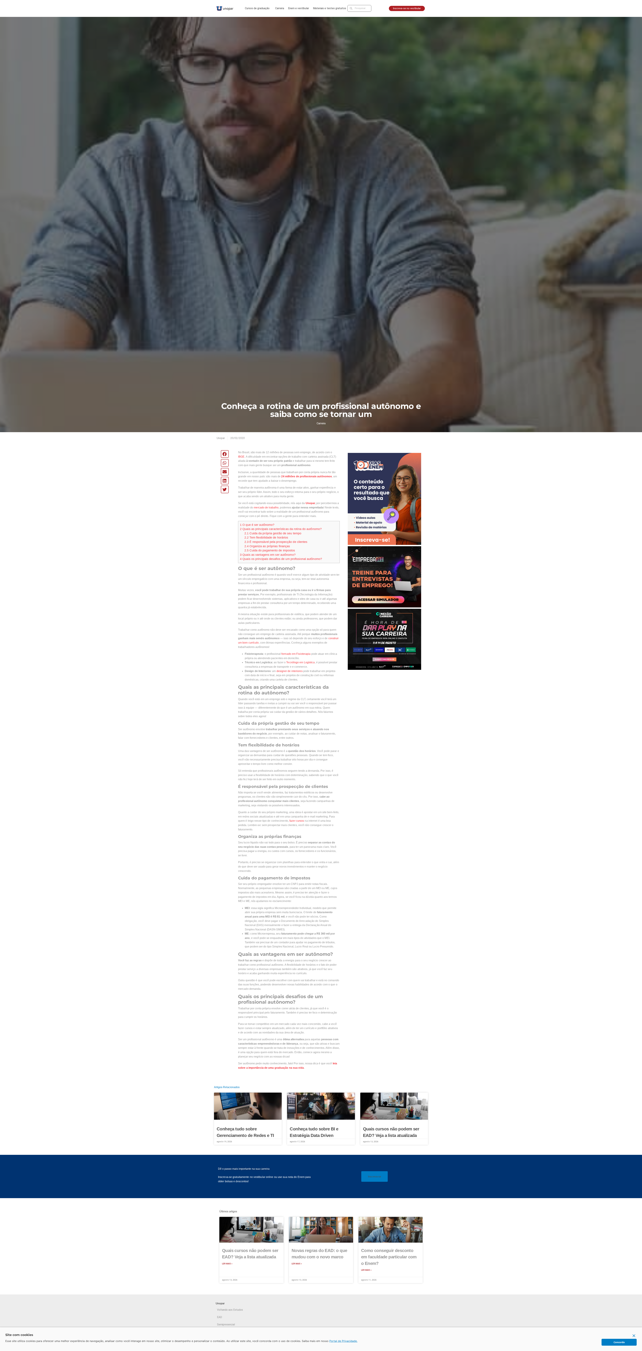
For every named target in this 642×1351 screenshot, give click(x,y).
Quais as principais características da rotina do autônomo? (281, 529)
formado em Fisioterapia (295, 653)
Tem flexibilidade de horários (266, 537)
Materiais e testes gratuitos (329, 8)
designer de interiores (290, 671)
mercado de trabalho (266, 507)
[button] (225, 454)
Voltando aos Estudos (230, 1309)
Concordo (619, 1342)
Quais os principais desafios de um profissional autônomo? (281, 559)
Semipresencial (226, 1324)
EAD (219, 1317)
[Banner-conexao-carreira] (384, 639)
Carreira (279, 8)
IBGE (241, 456)
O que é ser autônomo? (257, 524)
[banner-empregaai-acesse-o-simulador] (384, 576)
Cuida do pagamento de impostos (269, 550)
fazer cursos (296, 820)
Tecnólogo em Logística (300, 662)
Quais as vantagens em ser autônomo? (268, 554)
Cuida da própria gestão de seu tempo (272, 533)
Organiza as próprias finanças (267, 546)
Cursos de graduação (257, 8)
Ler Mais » (227, 1264)
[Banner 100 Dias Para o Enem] (384, 498)
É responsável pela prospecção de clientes (275, 542)
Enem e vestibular (298, 8)
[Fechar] (634, 1335)
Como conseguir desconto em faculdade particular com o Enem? (389, 1257)
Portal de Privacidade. (343, 1341)
